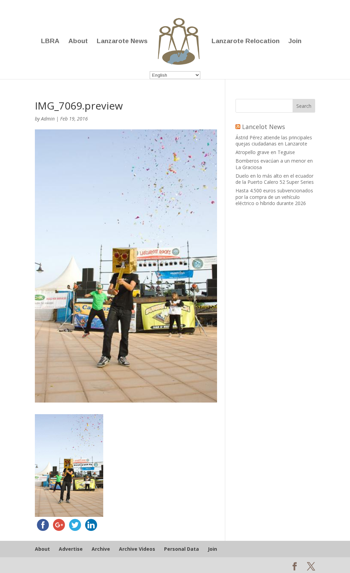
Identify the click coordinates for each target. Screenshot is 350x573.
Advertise (71, 549)
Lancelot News (263, 127)
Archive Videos (137, 549)
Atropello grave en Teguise (265, 152)
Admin (48, 118)
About (78, 41)
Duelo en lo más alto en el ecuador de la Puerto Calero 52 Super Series (274, 179)
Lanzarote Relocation (246, 41)
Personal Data (181, 549)
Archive (101, 549)
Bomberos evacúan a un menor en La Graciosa (274, 163)
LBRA (50, 41)
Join (294, 41)
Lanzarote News (122, 41)
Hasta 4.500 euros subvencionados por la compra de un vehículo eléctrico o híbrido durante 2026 (274, 196)
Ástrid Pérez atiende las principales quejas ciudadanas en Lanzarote (273, 140)
